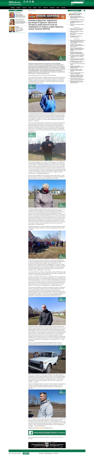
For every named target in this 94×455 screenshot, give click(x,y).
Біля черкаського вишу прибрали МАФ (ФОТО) (76, 34)
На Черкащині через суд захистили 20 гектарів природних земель (77, 62)
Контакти (56, 453)
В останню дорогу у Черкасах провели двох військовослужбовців (77, 79)
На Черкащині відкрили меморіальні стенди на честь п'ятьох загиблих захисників (77, 56)
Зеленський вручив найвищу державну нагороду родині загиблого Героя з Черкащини (77, 17)
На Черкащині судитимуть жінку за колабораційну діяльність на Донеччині (77, 22)
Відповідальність (49, 453)
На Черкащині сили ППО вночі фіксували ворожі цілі (76, 36)
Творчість (45, 7)
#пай (37, 441)
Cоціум (34, 7)
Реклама (63, 7)
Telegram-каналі (39, 428)
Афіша (57, 7)
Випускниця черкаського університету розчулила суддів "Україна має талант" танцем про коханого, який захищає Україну (77, 42)
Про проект (41, 453)
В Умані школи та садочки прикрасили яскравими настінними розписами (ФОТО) (77, 67)
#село (45, 441)
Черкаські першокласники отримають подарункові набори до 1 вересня (77, 59)
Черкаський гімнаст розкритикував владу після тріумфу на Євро (77, 29)
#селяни (49, 441)
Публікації (52, 7)
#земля (30, 441)
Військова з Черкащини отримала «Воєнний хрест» (76, 32)
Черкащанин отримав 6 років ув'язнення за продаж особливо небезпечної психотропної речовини (77, 53)
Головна (13, 7)
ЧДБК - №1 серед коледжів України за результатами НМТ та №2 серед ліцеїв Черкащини (20, 15)
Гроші (29, 7)
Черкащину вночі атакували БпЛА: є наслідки (77, 25)
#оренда (34, 441)
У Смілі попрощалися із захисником (77, 19)
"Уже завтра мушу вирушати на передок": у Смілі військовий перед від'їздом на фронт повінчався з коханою (77, 49)
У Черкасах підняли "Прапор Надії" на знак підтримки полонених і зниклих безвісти (77, 45)
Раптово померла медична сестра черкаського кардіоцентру (77, 73)
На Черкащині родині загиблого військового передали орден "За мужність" (76, 70)
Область (24, 7)
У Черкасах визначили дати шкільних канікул (77, 64)
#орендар (41, 441)
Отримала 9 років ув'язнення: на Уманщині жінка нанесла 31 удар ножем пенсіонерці (76, 81)
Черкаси (18, 7)
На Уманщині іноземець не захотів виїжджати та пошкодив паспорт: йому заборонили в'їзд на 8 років (77, 76)
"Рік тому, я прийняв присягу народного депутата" (19, 30)
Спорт (39, 7)
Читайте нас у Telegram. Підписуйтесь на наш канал (75, 14)
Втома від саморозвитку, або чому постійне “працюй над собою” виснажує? (20, 22)
